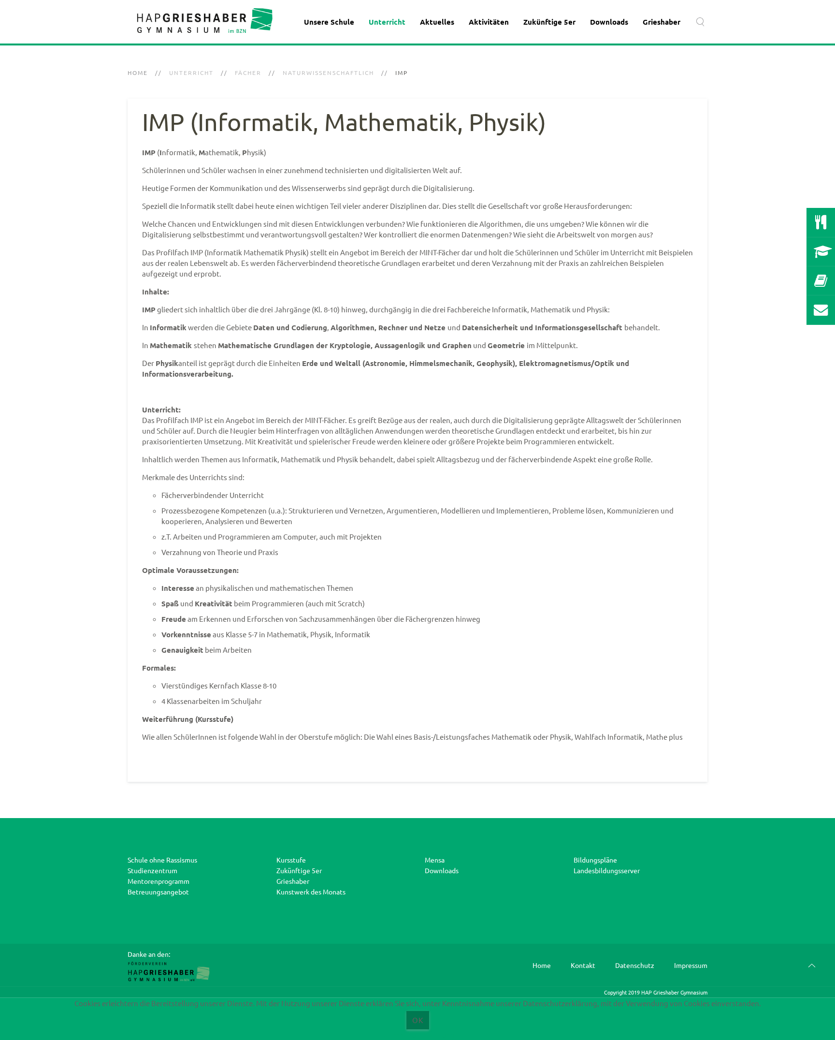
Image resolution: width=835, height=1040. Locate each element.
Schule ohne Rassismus (162, 859)
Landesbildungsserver (607, 870)
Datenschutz (634, 965)
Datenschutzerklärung (417, 1034)
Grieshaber (661, 22)
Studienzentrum (152, 870)
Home (138, 72)
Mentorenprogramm (158, 881)
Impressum (690, 965)
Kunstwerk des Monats (311, 891)
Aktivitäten (489, 22)
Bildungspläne (595, 859)
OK (417, 1020)
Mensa (435, 859)
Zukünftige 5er (549, 22)
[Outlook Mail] (820, 309)
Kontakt (583, 965)
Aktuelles (437, 22)
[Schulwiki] (820, 280)
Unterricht (387, 22)
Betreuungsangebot (158, 891)
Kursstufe (291, 859)
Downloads (609, 22)
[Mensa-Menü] (820, 222)
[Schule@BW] (820, 251)
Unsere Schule (329, 22)
